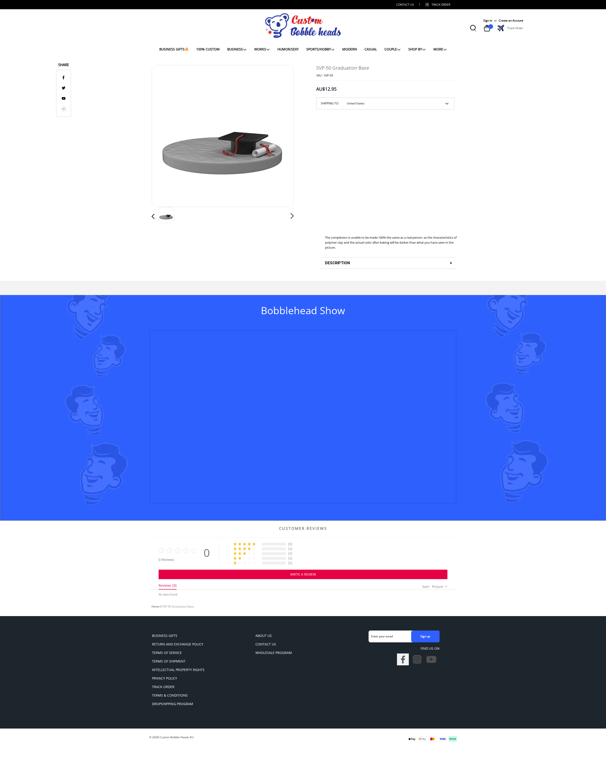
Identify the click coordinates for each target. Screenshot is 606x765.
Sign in (487, 20)
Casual (371, 49)
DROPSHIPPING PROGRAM (172, 704)
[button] (163, 135)
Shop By (415, 49)
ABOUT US (263, 635)
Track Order (441, 5)
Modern (349, 49)
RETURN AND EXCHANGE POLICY (177, 644)
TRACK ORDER (163, 686)
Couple (390, 49)
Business (235, 49)
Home (156, 606)
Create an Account (511, 20)
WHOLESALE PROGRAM (273, 652)
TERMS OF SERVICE (167, 652)
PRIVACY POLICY (164, 678)
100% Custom (208, 49)
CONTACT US (405, 5)
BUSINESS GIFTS (164, 635)
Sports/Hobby (318, 49)
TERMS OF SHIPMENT (169, 661)
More (438, 49)
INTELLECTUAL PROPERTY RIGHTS (178, 669)
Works (260, 49)
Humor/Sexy (288, 49)
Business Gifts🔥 (174, 49)
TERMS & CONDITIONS (170, 695)
